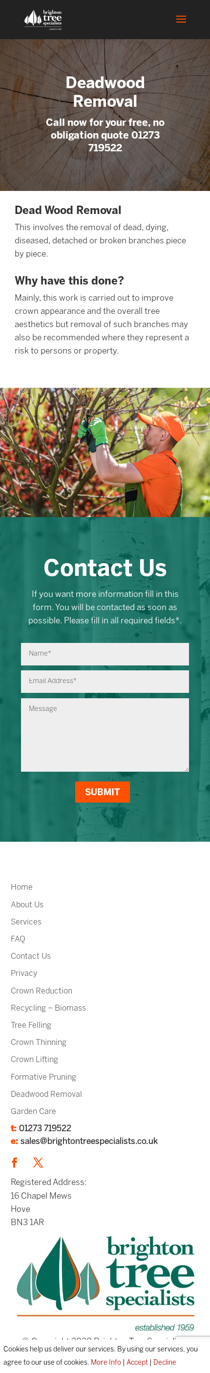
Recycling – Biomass (48, 1008)
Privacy (24, 973)
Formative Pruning (43, 1077)
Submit (102, 793)
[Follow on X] (38, 1162)
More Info (106, 1363)
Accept (137, 1363)
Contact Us (31, 956)
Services (26, 922)
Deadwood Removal (46, 1094)
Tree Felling (31, 1025)
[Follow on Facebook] (14, 1162)
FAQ (18, 939)
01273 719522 (45, 1129)
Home (22, 887)
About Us (27, 905)
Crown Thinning (38, 1042)
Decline (164, 1363)
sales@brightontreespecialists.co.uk (89, 1141)
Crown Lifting (34, 1060)
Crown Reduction (41, 991)
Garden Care (33, 1111)
